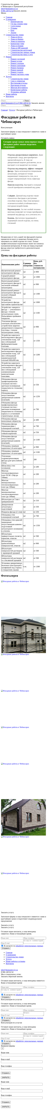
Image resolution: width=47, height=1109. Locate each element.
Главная (9, 17)
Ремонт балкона (17, 68)
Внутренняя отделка (19, 83)
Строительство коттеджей (21, 50)
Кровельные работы (19, 90)
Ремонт (9, 57)
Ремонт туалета (17, 72)
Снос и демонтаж (18, 81)
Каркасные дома (17, 44)
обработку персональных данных (29, 946)
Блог (12, 30)
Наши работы (11, 94)
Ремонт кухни (16, 61)
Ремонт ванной (17, 70)
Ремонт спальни (17, 63)
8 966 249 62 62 (7, 11)
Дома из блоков (17, 46)
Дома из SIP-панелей (19, 48)
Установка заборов (18, 92)
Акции (13, 33)
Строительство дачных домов (23, 52)
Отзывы (14, 28)
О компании (11, 19)
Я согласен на (23, 946)
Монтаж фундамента (19, 88)
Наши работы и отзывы (15, 961)
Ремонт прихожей (18, 66)
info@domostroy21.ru (9, 9)
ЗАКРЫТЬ (6, 1077)
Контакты (10, 96)
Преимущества (17, 22)
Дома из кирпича (18, 41)
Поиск (27, 101)
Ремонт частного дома (20, 74)
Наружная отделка (18, 85)
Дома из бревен (17, 39)
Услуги (9, 77)
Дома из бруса (16, 37)
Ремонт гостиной (18, 59)
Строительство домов (15, 35)
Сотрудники (16, 26)
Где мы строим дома (19, 24)
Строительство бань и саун (22, 55)
